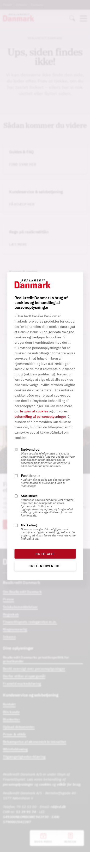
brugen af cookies (34, 411)
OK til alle (45, 554)
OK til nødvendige (45, 566)
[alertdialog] (45, 426)
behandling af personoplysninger (40, 416)
